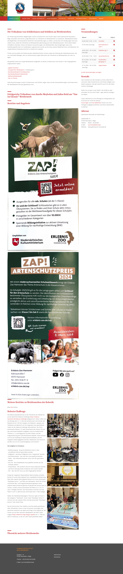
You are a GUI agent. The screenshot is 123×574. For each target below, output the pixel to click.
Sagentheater (103, 65)
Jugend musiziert (13, 68)
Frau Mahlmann (96, 103)
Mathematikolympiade (15, 76)
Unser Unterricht (38, 18)
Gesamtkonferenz (104, 56)
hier (12, 407)
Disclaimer (57, 557)
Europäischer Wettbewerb (16, 70)
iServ (112, 2)
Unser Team (26, 18)
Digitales (71, 18)
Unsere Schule (14, 18)
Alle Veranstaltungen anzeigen (92, 72)
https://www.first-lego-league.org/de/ (24, 514)
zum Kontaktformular (94, 125)
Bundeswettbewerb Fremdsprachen (19, 72)
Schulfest (101, 41)
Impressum (57, 554)
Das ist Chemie (12, 78)
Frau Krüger (85, 103)
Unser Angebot (51, 18)
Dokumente (93, 18)
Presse (101, 18)
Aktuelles (62, 18)
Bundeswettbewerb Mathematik (18, 74)
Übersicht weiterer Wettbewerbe (23, 533)
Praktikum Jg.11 (103, 50)
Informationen (81, 18)
